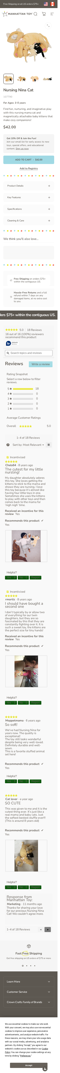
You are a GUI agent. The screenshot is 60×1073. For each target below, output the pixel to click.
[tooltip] (12, 343)
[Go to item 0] (8, 79)
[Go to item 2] (21, 79)
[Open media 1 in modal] (48, 25)
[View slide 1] (23, 966)
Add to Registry (29, 168)
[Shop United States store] (46, 4)
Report (35, 577)
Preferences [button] (25, 1056)
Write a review (42, 365)
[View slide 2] (27, 966)
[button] (47, 929)
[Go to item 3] (34, 79)
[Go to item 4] (47, 79)
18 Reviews (35, 330)
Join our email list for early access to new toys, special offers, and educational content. (28, 143)
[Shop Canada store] (52, 4)
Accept (28, 1065)
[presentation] (26, 546)
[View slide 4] (35, 966)
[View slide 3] (31, 966)
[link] (11, 330)
